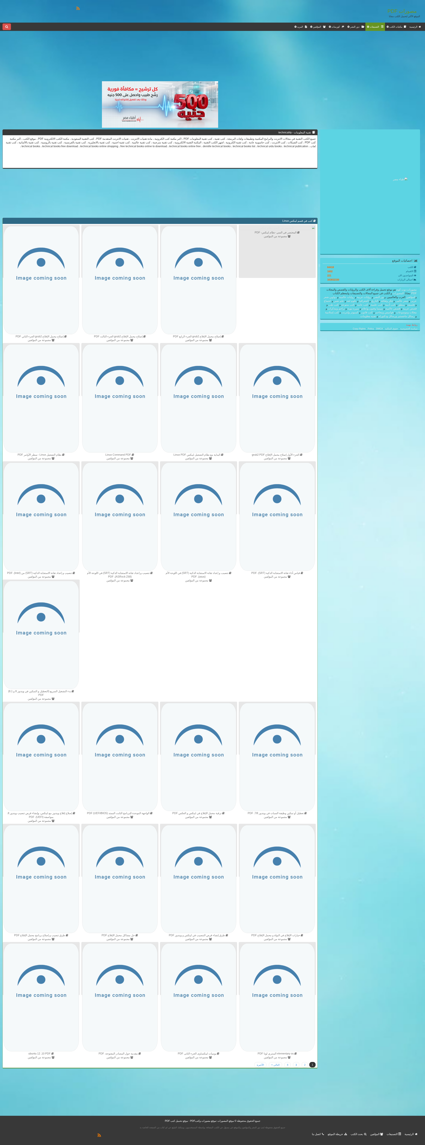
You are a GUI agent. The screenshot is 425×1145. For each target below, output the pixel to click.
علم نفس (339, 300)
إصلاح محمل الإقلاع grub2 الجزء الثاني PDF (40, 336)
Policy (371, 328)
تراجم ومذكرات (336, 308)
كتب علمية (376, 304)
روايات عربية (364, 297)
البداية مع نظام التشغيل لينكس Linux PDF (197, 454)
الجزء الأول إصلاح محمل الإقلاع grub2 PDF (276, 454)
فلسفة (411, 304)
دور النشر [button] (355, 26)
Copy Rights (359, 328)
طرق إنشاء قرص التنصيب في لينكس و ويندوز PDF (197, 935)
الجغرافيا (363, 300)
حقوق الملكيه (391, 328)
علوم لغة (351, 300)
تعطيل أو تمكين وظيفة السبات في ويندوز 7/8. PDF (276, 813)
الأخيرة (260, 1064)
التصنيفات (392, 1134)
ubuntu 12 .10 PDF (39, 1053)
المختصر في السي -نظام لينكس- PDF (276, 232)
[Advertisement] (160, 58)
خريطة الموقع (336, 1134)
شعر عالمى (402, 300)
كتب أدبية (390, 304)
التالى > (275, 1064)
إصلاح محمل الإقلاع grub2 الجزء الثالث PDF (118, 336)
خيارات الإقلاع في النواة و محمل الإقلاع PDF (276, 935)
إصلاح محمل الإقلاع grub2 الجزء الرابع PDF (197, 336)
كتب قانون (366, 312)
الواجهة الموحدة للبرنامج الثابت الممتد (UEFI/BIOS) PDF (118, 813)
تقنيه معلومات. (368, 316)
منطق (401, 304)
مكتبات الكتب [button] (396, 26)
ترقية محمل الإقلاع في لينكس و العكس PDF (197, 813)
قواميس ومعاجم (384, 312)
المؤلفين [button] (317, 26)
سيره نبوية (353, 308)
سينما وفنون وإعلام (372, 308)
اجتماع (328, 300)
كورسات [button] (336, 26)
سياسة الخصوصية (409, 328)
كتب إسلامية (332, 312)
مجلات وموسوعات (406, 312)
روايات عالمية (347, 297)
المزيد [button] (301, 26)
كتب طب (333, 304)
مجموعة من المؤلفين (276, 236)
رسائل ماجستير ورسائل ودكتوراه (396, 316)
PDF (414, 293)
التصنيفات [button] (375, 26)
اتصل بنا (317, 1134)
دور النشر (379, 297)
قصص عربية (409, 308)
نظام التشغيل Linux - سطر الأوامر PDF (40, 454)
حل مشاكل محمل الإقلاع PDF (118, 935)
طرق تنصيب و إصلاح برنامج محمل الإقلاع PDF (40, 935)
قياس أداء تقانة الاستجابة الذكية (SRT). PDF (276, 573)
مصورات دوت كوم (406, 289)
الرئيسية (414, 26)
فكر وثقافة (386, 300)
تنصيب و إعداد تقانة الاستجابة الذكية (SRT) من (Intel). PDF (40, 573)
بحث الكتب (357, 1134)
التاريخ (375, 300)
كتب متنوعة (348, 304)
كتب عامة (362, 304)
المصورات (398, 293)
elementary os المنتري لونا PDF (276, 1053)
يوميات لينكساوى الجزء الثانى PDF (197, 1053)
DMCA (379, 328)
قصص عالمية (393, 308)
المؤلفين (410, 297)
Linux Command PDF (118, 454)
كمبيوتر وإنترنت (350, 312)
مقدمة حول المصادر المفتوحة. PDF (118, 1053)
